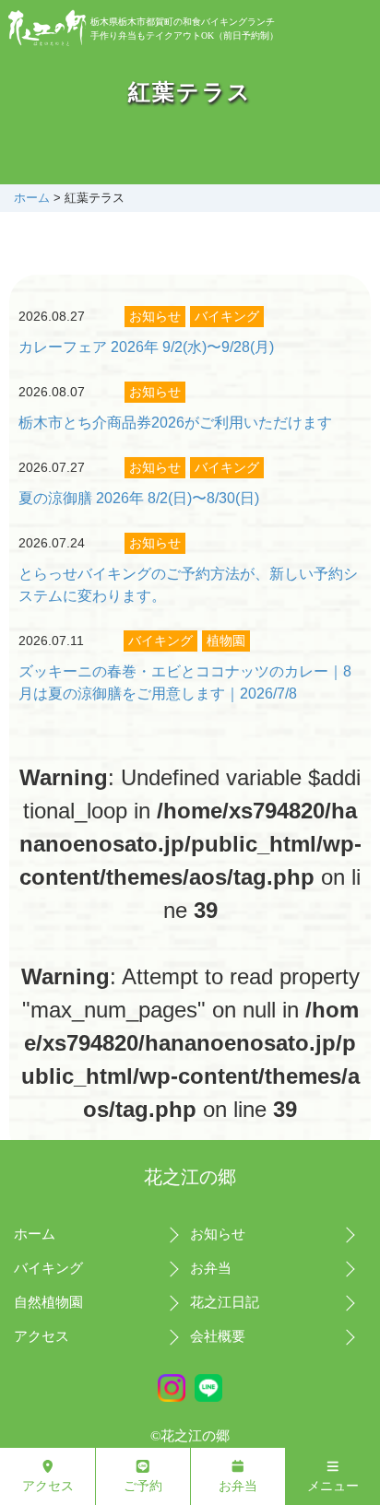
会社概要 (217, 1336)
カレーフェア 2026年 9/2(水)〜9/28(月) (146, 347)
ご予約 (143, 1485)
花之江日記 (224, 1302)
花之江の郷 (190, 1177)
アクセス (41, 1336)
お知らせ (155, 316)
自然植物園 (48, 1302)
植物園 (226, 640)
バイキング (227, 316)
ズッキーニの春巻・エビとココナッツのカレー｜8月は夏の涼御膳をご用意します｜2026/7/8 (184, 682)
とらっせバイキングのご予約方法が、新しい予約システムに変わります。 (188, 585)
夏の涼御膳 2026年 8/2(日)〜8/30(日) (138, 498)
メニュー (333, 1485)
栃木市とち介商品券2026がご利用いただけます (175, 422)
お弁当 (211, 1268)
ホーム (32, 198)
